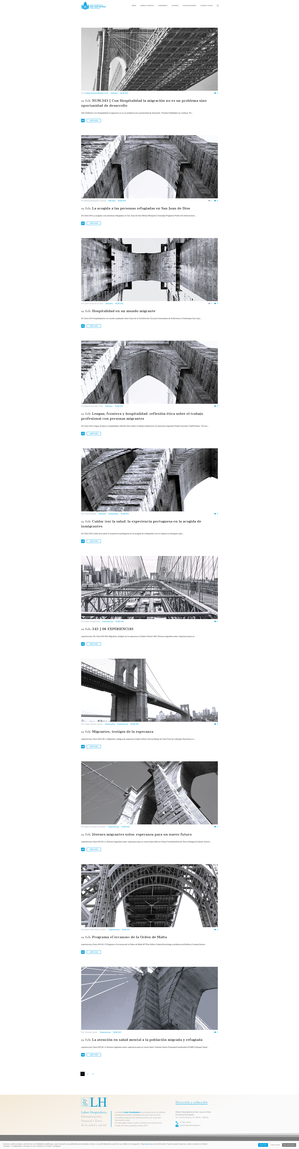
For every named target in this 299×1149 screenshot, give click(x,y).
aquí (147, 1144)
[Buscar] (217, 5)
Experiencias (107, 621)
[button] (83, 120)
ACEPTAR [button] (263, 1145)
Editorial (114, 93)
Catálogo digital (189, 5)
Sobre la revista (147, 5)
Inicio (134, 5)
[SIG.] (93, 1074)
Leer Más (94, 120)
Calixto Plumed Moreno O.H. (96, 93)
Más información (289, 1145)
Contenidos (162, 5)
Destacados (113, 514)
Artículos (111, 201)
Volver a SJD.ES (206, 5)
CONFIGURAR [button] (275, 1145)
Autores (175, 5)
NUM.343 (124, 93)
